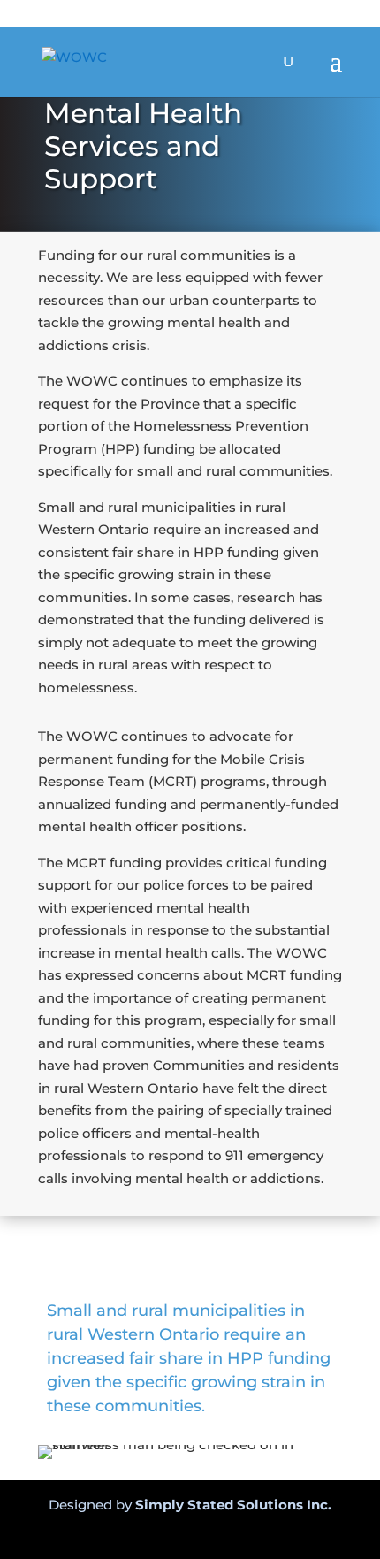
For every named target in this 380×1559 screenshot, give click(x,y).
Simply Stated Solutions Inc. (233, 1504)
